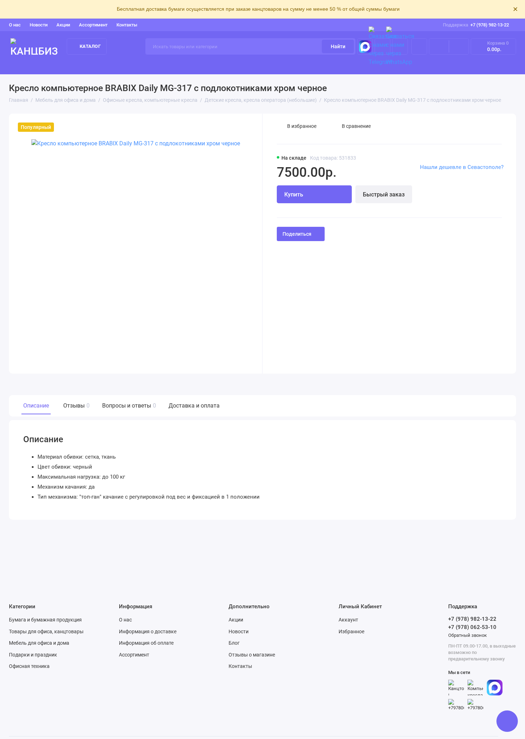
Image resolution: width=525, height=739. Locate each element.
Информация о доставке (147, 631)
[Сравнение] (439, 46)
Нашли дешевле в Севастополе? (462, 167)
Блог (234, 643)
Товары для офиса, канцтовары (171, 64)
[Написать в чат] (507, 721)
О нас (125, 620)
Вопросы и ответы (128, 405)
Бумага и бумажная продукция (78, 64)
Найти (338, 46)
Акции (63, 25)
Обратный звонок (467, 635)
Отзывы (75, 405)
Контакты (126, 25)
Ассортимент (93, 25)
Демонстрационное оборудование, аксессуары (287, 64)
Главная (19, 64)
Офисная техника (29, 666)
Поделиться (296, 234)
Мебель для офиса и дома (39, 643)
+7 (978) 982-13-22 (476, 25)
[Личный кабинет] (419, 46)
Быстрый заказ (384, 194)
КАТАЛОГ (90, 46)
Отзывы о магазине (252, 655)
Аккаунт (348, 620)
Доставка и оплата (194, 405)
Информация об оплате (146, 643)
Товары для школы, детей (479, 64)
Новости (39, 25)
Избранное (351, 631)
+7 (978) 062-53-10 (472, 627)
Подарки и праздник (33, 655)
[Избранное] (459, 46)
